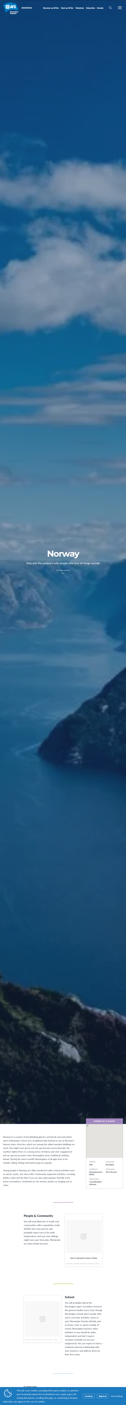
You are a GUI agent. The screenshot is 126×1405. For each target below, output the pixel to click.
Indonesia (10, 8)
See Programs (63, 571)
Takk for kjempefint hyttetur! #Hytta (83, 1258)
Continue (89, 1396)
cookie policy (66, 1394)
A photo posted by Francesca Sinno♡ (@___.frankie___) (47, 1340)
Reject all (102, 1396)
